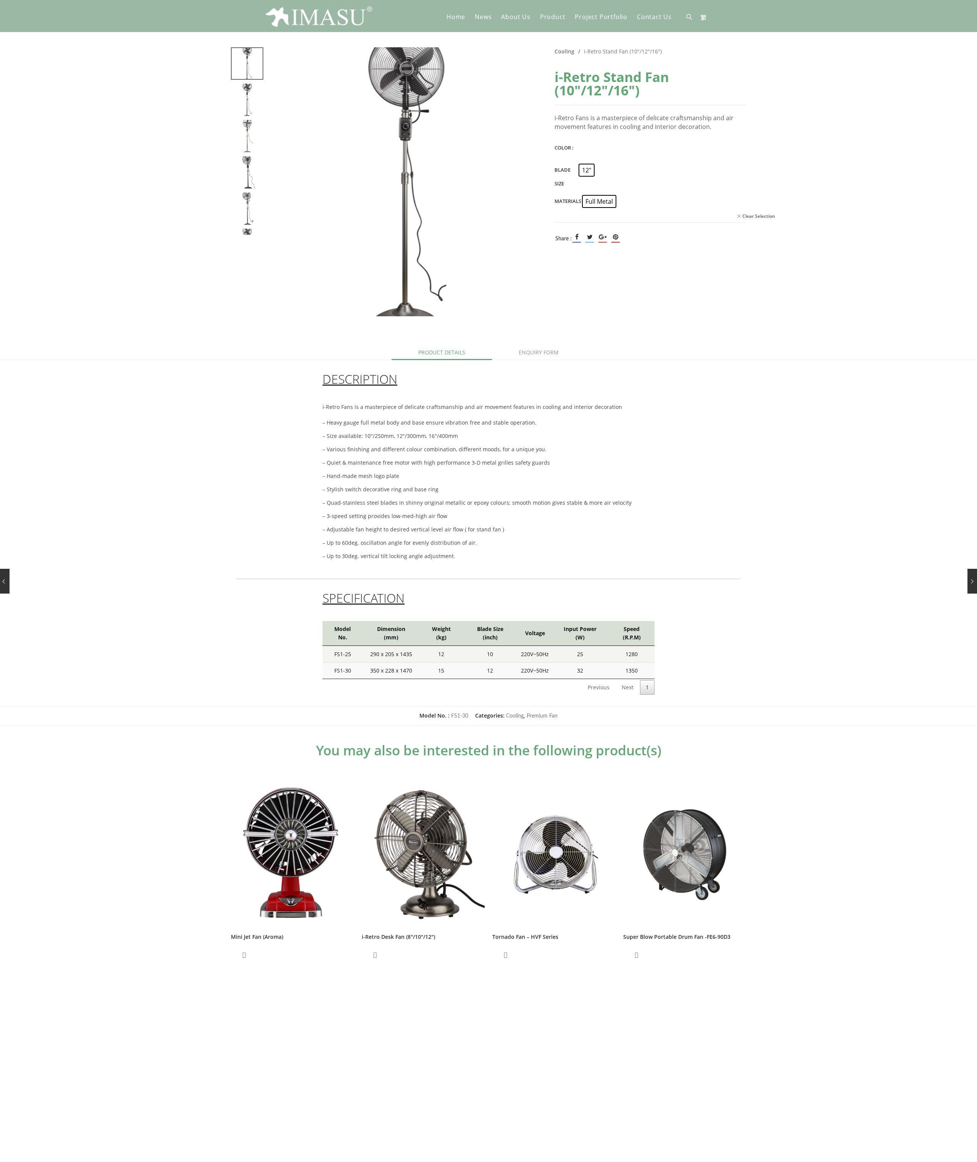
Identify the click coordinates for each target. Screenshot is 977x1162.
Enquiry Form (539, 352)
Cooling (564, 51)
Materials (568, 201)
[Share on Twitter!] (589, 237)
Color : (564, 147)
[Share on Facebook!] (576, 237)
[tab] (442, 352)
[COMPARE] (244, 955)
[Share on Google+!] (602, 237)
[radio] (586, 170)
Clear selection (758, 216)
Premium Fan (542, 716)
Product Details (441, 352)
